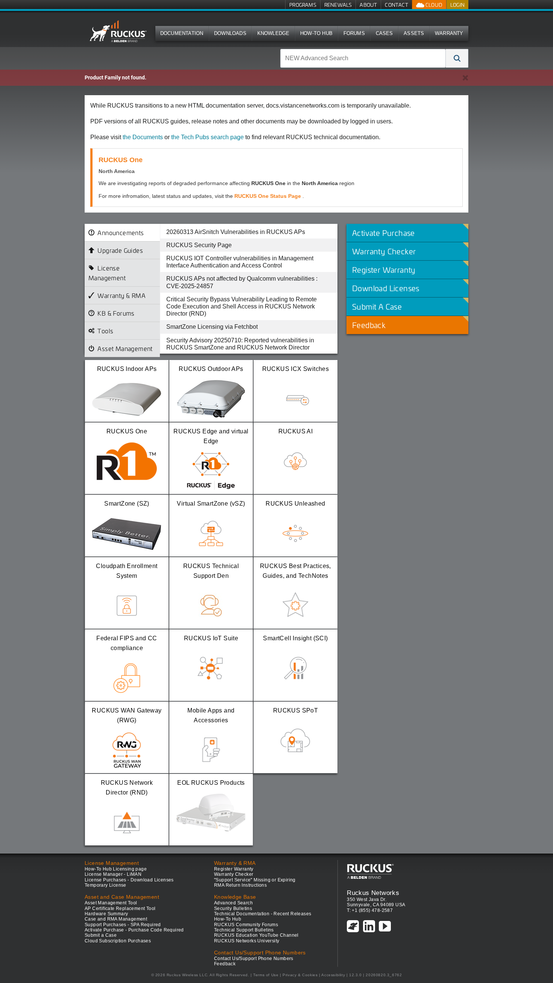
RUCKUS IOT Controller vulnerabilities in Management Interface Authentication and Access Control (239, 262)
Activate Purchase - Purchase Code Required (134, 930)
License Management (107, 273)
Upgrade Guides (120, 250)
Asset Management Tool (111, 903)
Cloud (433, 5)
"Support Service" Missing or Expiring (255, 880)
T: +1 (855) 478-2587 (370, 910)
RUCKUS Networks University (246, 940)
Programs (302, 5)
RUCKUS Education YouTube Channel (256, 935)
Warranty (449, 33)
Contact (396, 5)
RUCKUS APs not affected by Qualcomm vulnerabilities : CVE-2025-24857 (242, 282)
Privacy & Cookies (300, 975)
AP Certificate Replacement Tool (120, 908)
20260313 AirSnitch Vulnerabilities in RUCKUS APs (235, 232)
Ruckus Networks (373, 892)
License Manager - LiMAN (113, 874)
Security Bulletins (233, 908)
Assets (414, 33)
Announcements (120, 232)
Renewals (338, 5)
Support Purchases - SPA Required (123, 924)
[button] (457, 58)
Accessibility (333, 975)
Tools (105, 331)
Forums (354, 33)
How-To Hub (316, 33)
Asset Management (124, 348)
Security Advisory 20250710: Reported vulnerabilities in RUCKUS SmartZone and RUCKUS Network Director (240, 344)
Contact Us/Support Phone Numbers (253, 958)
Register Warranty (234, 869)
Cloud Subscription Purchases (118, 940)
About (368, 5)
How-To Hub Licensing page (116, 869)
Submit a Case (101, 935)
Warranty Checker (233, 874)
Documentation (182, 33)
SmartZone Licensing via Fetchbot (212, 327)
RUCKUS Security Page (199, 245)
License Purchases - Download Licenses (129, 880)
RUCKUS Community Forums (246, 924)
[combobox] (363, 58)
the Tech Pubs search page (207, 137)
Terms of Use (265, 975)
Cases (384, 33)
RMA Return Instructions (240, 885)
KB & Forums (115, 313)
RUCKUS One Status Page (268, 196)
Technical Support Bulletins (244, 930)
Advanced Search (233, 903)
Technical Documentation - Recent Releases (262, 913)
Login (457, 5)
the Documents (143, 137)
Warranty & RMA (121, 295)
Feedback (224, 963)
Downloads (230, 33)
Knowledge (273, 33)
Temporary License (105, 885)
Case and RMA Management (116, 919)
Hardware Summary (106, 913)
